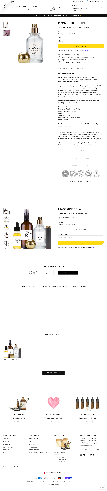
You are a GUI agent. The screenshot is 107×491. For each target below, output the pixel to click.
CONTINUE (37, 256)
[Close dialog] (84, 227)
